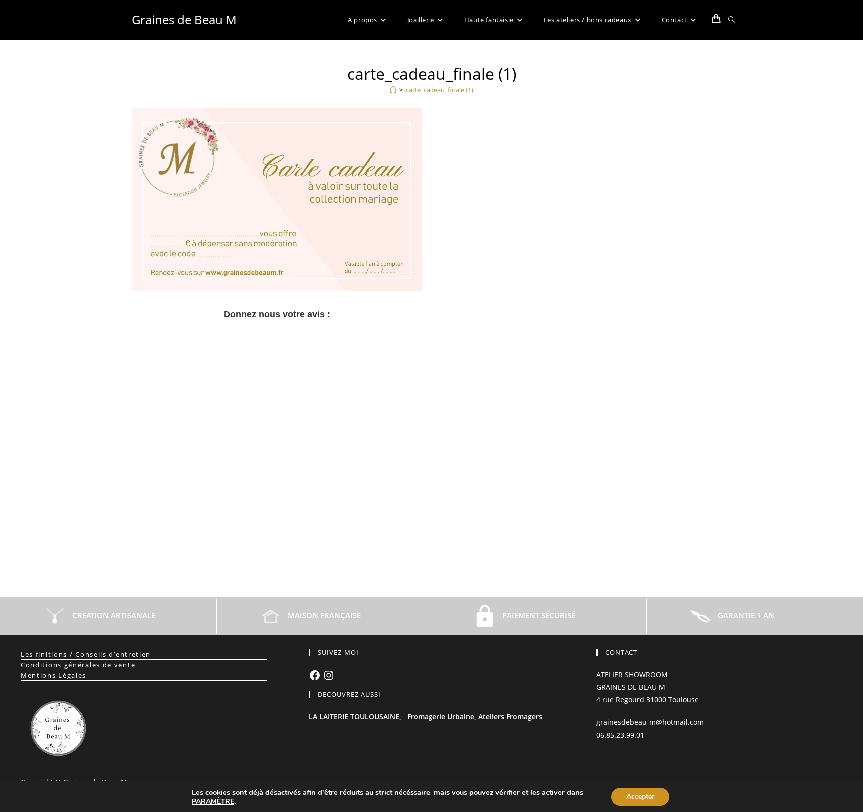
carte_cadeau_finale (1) (439, 89)
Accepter (640, 796)
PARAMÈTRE (213, 801)
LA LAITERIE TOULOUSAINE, (355, 716)
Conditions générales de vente (78, 664)
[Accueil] (393, 89)
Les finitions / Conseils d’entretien (86, 654)
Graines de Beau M (184, 19)
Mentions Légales (53, 675)
